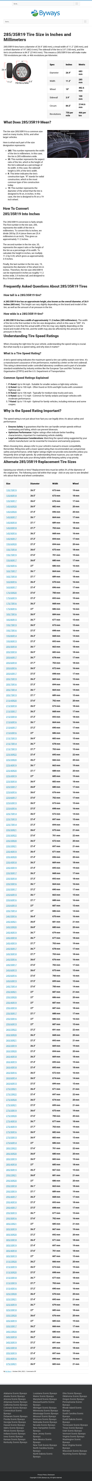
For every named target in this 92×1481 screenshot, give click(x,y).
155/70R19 (11, 555)
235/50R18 (11, 878)
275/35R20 (11, 1116)
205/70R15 (11, 679)
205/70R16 (11, 684)
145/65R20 (11, 512)
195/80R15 (11, 641)
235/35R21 (11, 846)
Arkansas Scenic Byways (15, 1402)
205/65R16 (11, 668)
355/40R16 (11, 1358)
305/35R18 (11, 1240)
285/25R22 (11, 1148)
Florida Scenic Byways (14, 1419)
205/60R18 (11, 663)
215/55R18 (11, 717)
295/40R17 (11, 1197)
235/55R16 (11, 884)
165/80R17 (11, 587)
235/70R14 (11, 911)
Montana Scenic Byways (44, 1419)
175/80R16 (11, 609)
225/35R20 (11, 760)
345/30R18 (11, 1337)
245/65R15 (11, 981)
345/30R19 (11, 1342)
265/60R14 (11, 1078)
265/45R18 (11, 1067)
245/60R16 (11, 975)
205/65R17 (11, 673)
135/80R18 (11, 495)
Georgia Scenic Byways (15, 1422)
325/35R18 (11, 1310)
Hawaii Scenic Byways (14, 1425)
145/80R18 (11, 522)
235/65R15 (11, 905)
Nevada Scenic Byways (44, 1425)
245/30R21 (11, 922)
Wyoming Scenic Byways (74, 1453)
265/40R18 (11, 1056)
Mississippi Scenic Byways (45, 1413)
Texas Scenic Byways (73, 1428)
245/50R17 (11, 948)
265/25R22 (11, 1029)
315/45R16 (11, 1288)
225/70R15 (11, 819)
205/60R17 (11, 657)
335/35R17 (11, 1326)
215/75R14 (11, 744)
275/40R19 (11, 1126)
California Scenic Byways (15, 1405)
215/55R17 (11, 711)
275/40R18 (11, 1121)
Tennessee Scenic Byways (75, 1425)
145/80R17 (11, 517)
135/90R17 (11, 501)
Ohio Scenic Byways (72, 1393)
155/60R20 (11, 544)
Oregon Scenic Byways (73, 1399)
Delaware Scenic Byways (15, 1416)
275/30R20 (11, 1100)
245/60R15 (11, 970)
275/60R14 (11, 1143)
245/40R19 (11, 932)
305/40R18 (11, 1251)
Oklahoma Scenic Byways (75, 1396)
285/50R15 (11, 1170)
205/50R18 (11, 646)
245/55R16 (11, 959)
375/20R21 (11, 1364)
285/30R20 (11, 1153)
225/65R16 (11, 808)
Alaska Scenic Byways (14, 1396)
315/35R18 (11, 1278)
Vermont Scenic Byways (74, 1433)
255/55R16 (11, 1019)
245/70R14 (11, 986)
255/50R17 (11, 1013)
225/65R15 (11, 803)
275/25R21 (11, 1089)
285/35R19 (11, 1159)
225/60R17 (11, 797)
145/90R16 (11, 533)
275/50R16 (11, 1132)
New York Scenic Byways (45, 1445)
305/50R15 (11, 1256)
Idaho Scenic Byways (14, 1428)
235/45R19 (11, 868)
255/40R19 (11, 1002)
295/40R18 (11, 1202)
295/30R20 (11, 1180)
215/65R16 (11, 733)
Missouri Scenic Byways (44, 1416)
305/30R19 (11, 1229)
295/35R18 (11, 1186)
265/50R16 (11, 1073)
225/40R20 (11, 771)
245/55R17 (11, 965)
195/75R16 (11, 630)
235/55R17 (11, 889)
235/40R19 (11, 851)
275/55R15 (11, 1137)
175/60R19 (11, 598)
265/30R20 (11, 1035)
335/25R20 (11, 1315)
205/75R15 (11, 695)
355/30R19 (11, 1353)
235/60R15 (11, 895)
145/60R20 (11, 506)
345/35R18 (11, 1348)
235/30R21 (11, 830)
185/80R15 (11, 619)
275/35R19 (11, 1110)
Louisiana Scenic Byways (45, 1393)
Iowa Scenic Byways (13, 1436)
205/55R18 (11, 652)
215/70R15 (11, 738)
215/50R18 (11, 706)
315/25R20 (11, 1261)
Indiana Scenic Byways (14, 1433)
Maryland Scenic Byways (45, 1399)
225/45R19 (11, 776)
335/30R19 (11, 1321)
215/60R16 (11, 722)
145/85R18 (11, 528)
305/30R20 (11, 1234)
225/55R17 (11, 787)
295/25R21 (11, 1175)
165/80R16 (11, 582)
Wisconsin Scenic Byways (75, 1451)
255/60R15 (11, 1024)
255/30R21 (11, 992)
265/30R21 (11, 1040)
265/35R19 (11, 1046)
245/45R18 (11, 938)
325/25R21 (11, 1299)
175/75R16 (11, 603)
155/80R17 (11, 560)
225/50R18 (11, 781)
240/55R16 (11, 916)
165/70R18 (11, 576)
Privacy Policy (42, 1475)
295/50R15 (11, 1213)
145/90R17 (11, 539)
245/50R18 (11, 954)
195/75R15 (11, 625)
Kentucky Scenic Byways (15, 1442)
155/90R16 (11, 566)
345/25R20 (11, 1331)
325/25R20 (11, 1294)
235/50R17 (11, 873)
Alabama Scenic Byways (15, 1393)
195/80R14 (11, 636)
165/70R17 (11, 571)
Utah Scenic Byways (72, 1430)
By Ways (8, 1371)
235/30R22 (11, 835)
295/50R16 (11, 1218)
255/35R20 (11, 997)
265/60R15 (11, 1083)
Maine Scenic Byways (43, 1396)
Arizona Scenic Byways (15, 1399)
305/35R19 (11, 1245)
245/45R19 (11, 943)
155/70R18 (11, 549)
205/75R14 (11, 690)
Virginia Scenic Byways (73, 1436)
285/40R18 (11, 1164)
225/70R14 (11, 814)
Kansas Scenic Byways (14, 1439)
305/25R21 (11, 1224)
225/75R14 (11, 824)
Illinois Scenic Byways (14, 1430)
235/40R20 (11, 857)
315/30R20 (11, 1272)
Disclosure (51, 1475)
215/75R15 (11, 749)
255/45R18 (11, 1008)
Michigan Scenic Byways (45, 1407)
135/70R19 (11, 490)
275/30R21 (11, 1105)
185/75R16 (11, 614)
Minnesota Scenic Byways (45, 1410)
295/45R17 (11, 1207)
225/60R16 (11, 792)
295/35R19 (11, 1191)
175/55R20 (11, 593)
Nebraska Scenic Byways (45, 1422)
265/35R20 (11, 1051)
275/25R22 (11, 1094)
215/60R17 (11, 727)
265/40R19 (11, 1062)
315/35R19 (11, 1283)
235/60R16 (11, 900)
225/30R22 (11, 754)
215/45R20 (11, 700)
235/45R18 (11, 862)
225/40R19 (11, 765)
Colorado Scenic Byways (15, 1407)
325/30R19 (11, 1304)
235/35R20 (11, 841)
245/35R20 (11, 927)
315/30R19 (11, 1267)
